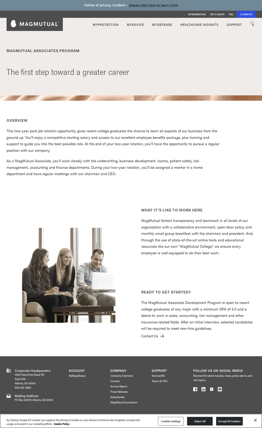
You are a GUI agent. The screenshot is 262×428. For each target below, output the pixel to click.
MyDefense (162, 24)
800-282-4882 (23, 387)
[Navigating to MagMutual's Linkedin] (203, 390)
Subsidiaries (117, 397)
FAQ (231, 14)
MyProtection (106, 24)
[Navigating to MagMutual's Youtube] (220, 390)
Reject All (200, 421)
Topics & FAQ (159, 381)
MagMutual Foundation (124, 402)
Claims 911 (246, 14)
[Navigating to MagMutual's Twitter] (212, 390)
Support (234, 24)
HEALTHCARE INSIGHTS (199, 24)
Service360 (158, 375)
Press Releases (119, 391)
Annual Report (119, 386)
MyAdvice (135, 24)
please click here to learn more (153, 4)
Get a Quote (217, 14)
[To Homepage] (35, 24)
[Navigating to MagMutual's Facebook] (195, 390)
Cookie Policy (62, 424)
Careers (115, 381)
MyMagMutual (197, 14)
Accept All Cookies (229, 421)
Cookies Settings (171, 421)
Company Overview (121, 375)
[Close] (255, 420)
